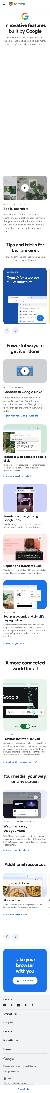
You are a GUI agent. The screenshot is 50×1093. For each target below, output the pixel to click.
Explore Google (12, 643)
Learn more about (16, 476)
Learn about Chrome (18, 762)
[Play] (25, 188)
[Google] (8, 1060)
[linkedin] (25, 1005)
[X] (11, 1005)
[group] (25, 301)
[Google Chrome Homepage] (17, 4)
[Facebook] (18, 1005)
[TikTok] (32, 1005)
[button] (3, 3)
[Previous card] (6, 330)
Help (10, 1078)
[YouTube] (4, 1005)
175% (34, 726)
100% (16, 726)
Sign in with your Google (20, 415)
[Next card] (15, 330)
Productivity (23, 1089)
